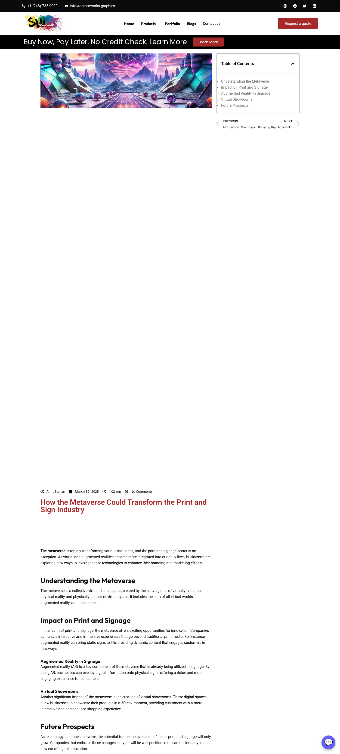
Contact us (211, 23)
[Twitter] (304, 6)
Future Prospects (235, 105)
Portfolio (172, 23)
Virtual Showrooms (236, 99)
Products (148, 23)
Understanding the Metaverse (245, 81)
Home (129, 23)
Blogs (191, 23)
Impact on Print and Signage (244, 87)
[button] (293, 63)
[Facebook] (295, 6)
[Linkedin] (314, 6)
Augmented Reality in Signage (245, 93)
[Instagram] (285, 6)
